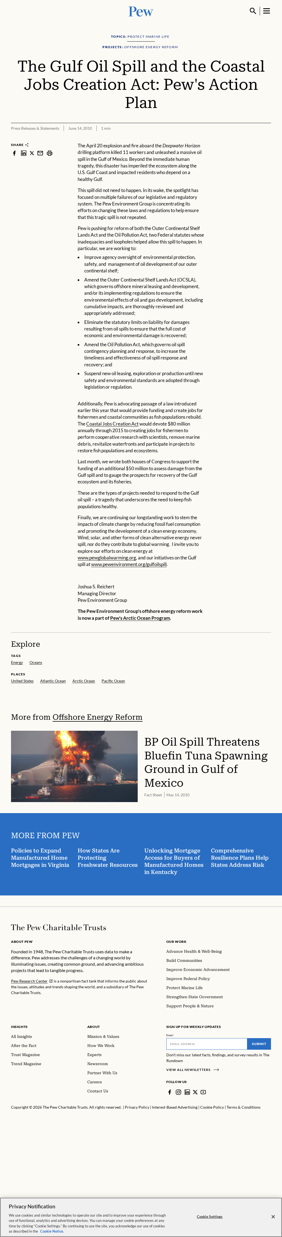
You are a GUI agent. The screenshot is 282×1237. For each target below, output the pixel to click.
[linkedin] (23, 153)
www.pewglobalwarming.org (107, 558)
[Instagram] (178, 1092)
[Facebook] (169, 1092)
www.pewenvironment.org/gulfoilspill (129, 564)
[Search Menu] (253, 11)
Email (170, 1035)
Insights (19, 1027)
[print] (49, 153)
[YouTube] (203, 1092)
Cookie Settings (210, 1216)
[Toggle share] (267, 138)
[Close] (273, 1217)
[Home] (58, 927)
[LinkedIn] (187, 1092)
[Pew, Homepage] (141, 11)
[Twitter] (195, 1092)
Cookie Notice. (52, 1231)
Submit (259, 1044)
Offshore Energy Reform (98, 717)
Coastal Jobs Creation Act (112, 424)
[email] (40, 153)
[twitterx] (32, 153)
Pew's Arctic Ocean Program (140, 618)
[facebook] (14, 153)
